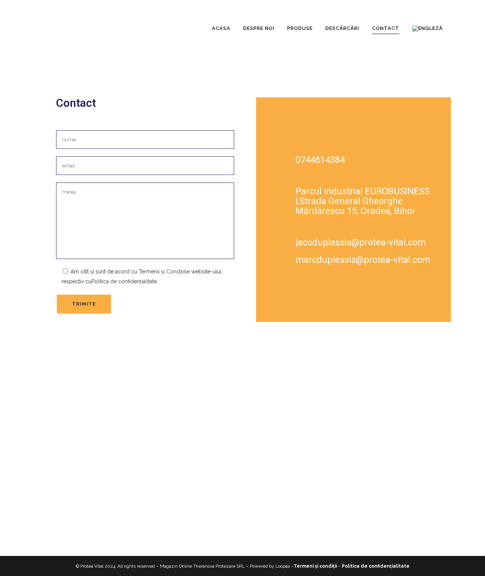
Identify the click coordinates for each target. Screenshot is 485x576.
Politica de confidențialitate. (124, 281)
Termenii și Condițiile (164, 271)
